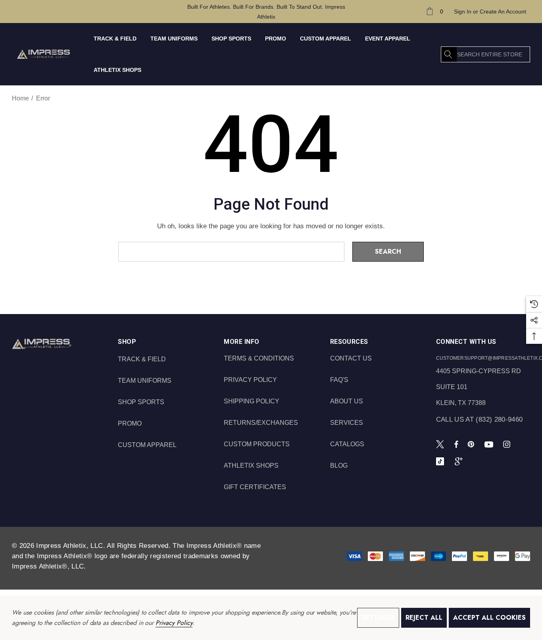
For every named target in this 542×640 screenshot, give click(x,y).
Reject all (424, 617)
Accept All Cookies (489, 617)
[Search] (449, 54)
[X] (441, 443)
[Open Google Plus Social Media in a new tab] (460, 461)
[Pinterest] (472, 443)
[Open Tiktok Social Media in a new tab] (441, 461)
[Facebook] (456, 443)
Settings (378, 617)
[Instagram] (508, 443)
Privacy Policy (174, 622)
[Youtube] (490, 443)
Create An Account (503, 11)
